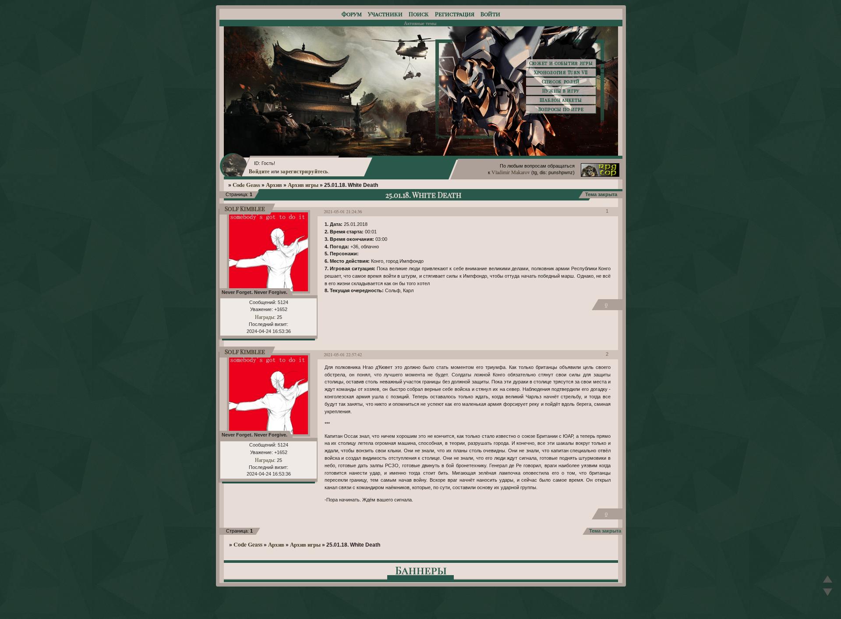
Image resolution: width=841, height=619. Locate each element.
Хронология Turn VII (561, 72)
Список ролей (561, 82)
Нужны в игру (561, 91)
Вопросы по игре (561, 109)
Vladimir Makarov (510, 171)
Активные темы (420, 23)
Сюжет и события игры (561, 63)
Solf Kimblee (245, 208)
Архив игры (303, 185)
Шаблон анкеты (561, 100)
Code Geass (246, 185)
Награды (264, 316)
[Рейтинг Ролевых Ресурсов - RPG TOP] (600, 174)
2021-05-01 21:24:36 (343, 211)
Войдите (259, 171)
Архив (274, 185)
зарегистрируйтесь (304, 171)
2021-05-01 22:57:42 (343, 354)
